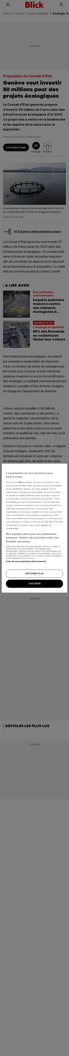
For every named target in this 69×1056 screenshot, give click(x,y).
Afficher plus (34, 573)
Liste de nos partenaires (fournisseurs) (26, 561)
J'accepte (34, 583)
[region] (34, 527)
